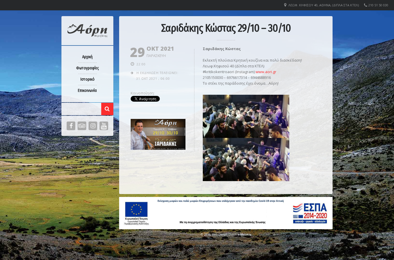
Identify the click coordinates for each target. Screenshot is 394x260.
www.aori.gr (266, 71)
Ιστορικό (87, 79)
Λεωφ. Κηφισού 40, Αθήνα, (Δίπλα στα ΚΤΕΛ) (323, 5)
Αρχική (87, 56)
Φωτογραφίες (87, 68)
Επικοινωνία (87, 90)
